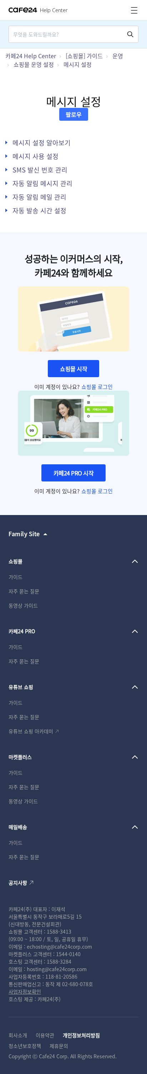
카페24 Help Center (30, 55)
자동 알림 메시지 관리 (42, 183)
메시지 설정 (78, 64)
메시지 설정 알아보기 (41, 142)
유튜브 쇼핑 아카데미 (31, 731)
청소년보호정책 (25, 1045)
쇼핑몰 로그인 (97, 386)
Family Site (24, 533)
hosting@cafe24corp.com (57, 969)
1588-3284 (59, 961)
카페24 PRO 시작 (74, 473)
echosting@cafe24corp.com (59, 946)
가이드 (15, 576)
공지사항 (18, 882)
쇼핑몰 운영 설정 (34, 64)
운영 (117, 55)
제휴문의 (59, 1045)
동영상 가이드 (23, 605)
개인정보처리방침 (81, 1035)
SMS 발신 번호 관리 (39, 169)
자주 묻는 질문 (24, 591)
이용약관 (45, 1035)
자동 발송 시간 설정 (39, 210)
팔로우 (74, 114)
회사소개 (18, 1035)
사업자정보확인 (25, 991)
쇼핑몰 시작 (73, 368)
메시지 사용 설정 (35, 156)
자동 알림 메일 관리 (39, 196)
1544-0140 (68, 954)
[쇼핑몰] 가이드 (84, 55)
